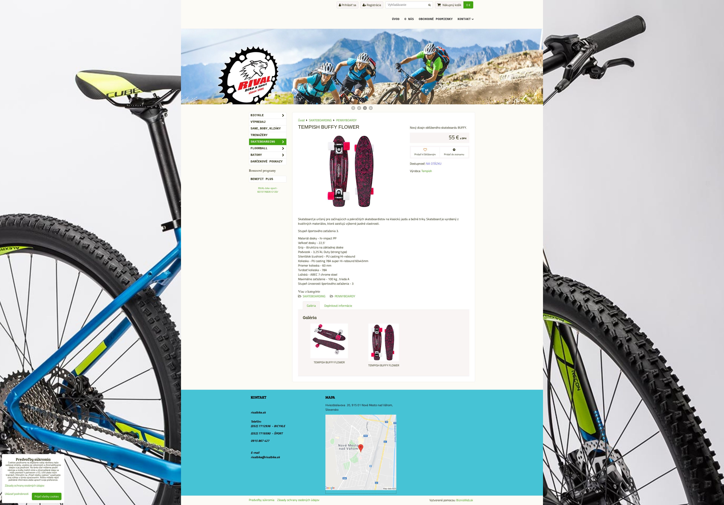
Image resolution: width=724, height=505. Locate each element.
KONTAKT (464, 19)
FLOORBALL (259, 148)
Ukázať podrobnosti (16, 494)
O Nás (409, 19)
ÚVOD (396, 19)
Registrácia (373, 5)
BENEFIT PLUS (262, 179)
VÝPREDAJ (258, 122)
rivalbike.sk (258, 412)
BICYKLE (257, 115)
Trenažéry (259, 135)
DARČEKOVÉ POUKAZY (267, 161)
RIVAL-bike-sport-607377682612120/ (267, 190)
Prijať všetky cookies (47, 496)
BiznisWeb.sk (464, 500)
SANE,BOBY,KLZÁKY (266, 128)
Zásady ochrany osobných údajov (298, 500)
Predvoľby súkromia (261, 500)
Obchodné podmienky (436, 19)
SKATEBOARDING (314, 296)
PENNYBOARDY (345, 296)
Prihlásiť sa (348, 5)
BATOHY (256, 155)
